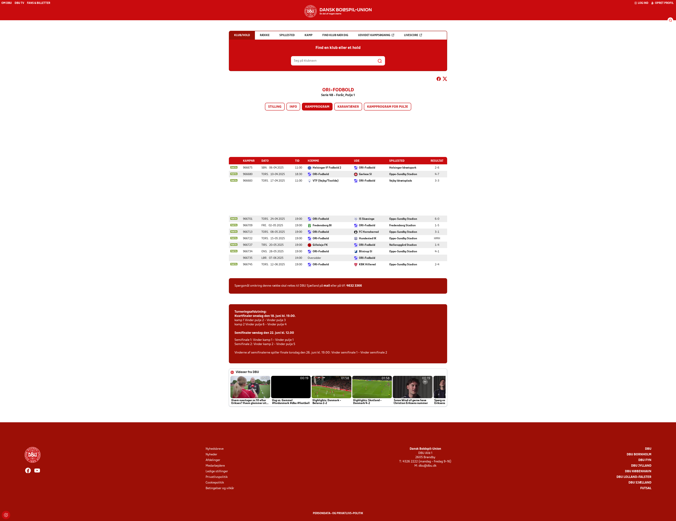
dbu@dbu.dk (427, 465)
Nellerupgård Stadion (403, 245)
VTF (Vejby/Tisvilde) (326, 181)
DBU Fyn (644, 460)
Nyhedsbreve (215, 448)
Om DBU (6, 3)
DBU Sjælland (639, 482)
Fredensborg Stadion (402, 225)
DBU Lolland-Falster (633, 477)
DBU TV (19, 3)
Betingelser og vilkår (220, 488)
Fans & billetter (38, 3)
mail (327, 285)
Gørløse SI (365, 174)
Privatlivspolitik (217, 477)
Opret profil (664, 3)
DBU (648, 448)
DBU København (638, 471)
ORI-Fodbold (367, 168)
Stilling (274, 106)
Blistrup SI (365, 251)
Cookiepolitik (215, 482)
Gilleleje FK (320, 245)
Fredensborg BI (322, 225)
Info (293, 106)
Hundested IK (367, 238)
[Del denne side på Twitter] (445, 79)
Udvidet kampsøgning (374, 35)
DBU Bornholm (639, 454)
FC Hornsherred (369, 232)
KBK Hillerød (367, 264)
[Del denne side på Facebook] (439, 79)
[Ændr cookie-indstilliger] (6, 515)
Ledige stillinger (217, 471)
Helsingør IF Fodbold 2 (327, 168)
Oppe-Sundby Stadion (403, 174)
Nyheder (211, 454)
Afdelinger (213, 460)
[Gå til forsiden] (338, 11)
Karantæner (348, 106)
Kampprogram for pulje (387, 106)
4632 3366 (354, 285)
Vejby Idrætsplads (400, 181)
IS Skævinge (366, 219)
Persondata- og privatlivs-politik (338, 513)
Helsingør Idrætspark (402, 168)
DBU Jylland (641, 465)
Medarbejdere (215, 465)
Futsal (645, 488)
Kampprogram (317, 106)
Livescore (411, 35)
